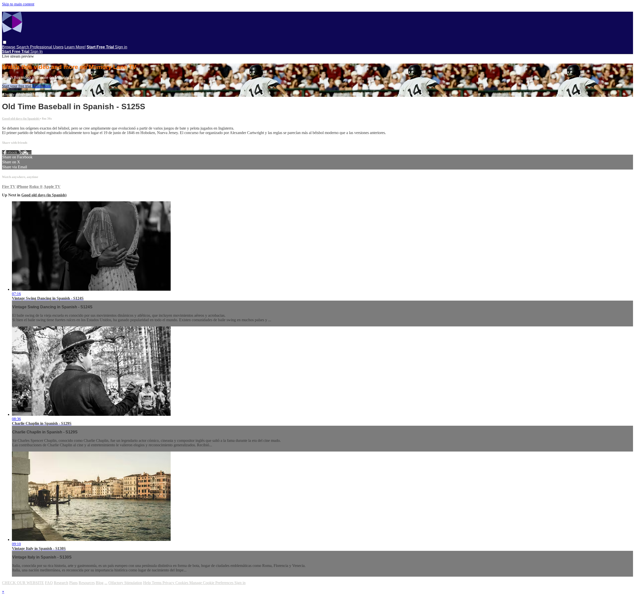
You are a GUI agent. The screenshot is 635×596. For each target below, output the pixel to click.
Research (61, 583)
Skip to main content (18, 4)
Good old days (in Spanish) (21, 118)
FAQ (49, 583)
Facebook (10, 152)
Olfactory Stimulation (125, 583)
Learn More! (75, 47)
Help (147, 583)
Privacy (168, 583)
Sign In (36, 51)
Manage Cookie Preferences (211, 583)
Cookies (182, 583)
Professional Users (47, 47)
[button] (4, 42)
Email (27, 152)
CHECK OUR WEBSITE (23, 583)
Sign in (121, 47)
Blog (99, 583)
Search (23, 47)
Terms (157, 583)
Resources (87, 583)
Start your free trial (17, 86)
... (105, 583)
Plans (73, 583)
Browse (9, 47)
